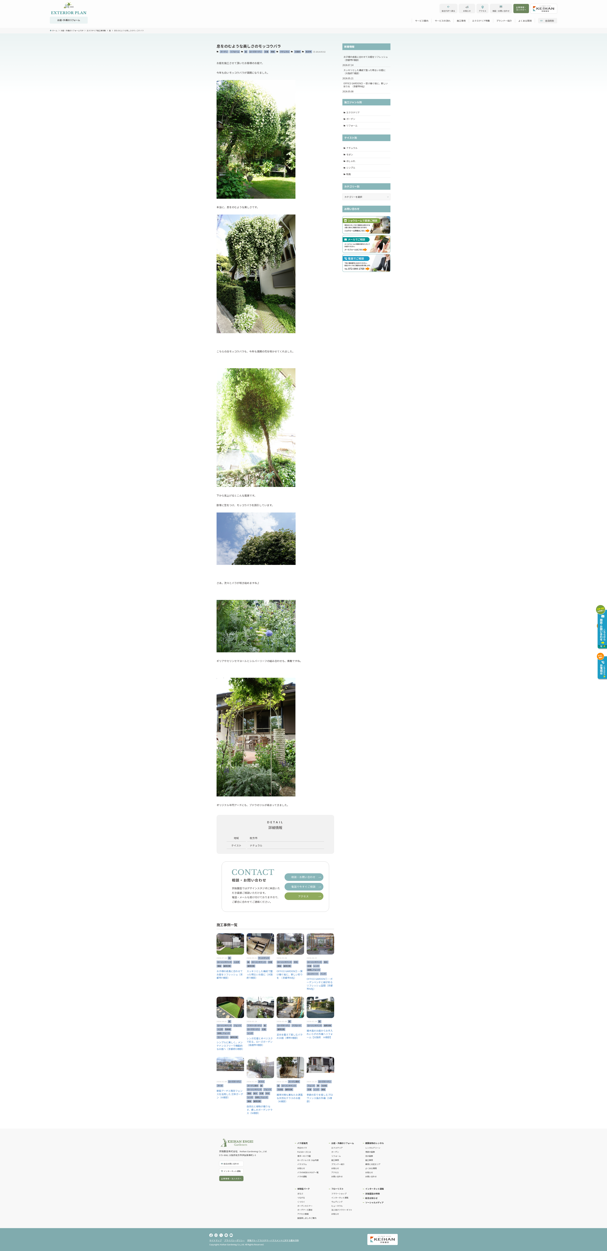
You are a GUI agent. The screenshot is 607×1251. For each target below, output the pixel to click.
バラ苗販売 (302, 1143)
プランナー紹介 (338, 1164)
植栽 (272, 51)
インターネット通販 (339, 1197)
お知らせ (301, 1168)
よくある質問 (371, 1168)
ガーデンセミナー (305, 1205)
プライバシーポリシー (234, 1240)
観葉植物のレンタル (374, 1143)
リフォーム (234, 51)
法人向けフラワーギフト (341, 1209)
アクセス (335, 1172)
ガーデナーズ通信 (304, 1209)
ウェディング (337, 1201)
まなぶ (300, 1193)
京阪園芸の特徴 (372, 1193)
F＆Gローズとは (304, 1151)
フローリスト (337, 1188)
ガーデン (224, 51)
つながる (301, 1197)
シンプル (350, 167)
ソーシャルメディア (374, 1202)
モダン (349, 154)
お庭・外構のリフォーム (342, 1143)
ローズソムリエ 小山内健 (308, 1160)
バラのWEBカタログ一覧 (308, 1172)
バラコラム (302, 1164)
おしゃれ (350, 161)
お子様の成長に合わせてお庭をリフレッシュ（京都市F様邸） (365, 58)
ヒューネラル (337, 1205)
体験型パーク (303, 1188)
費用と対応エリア (372, 1164)
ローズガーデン (256, 51)
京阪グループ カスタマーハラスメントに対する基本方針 (273, 1240)
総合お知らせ (371, 1198)
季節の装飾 (370, 1151)
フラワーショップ (338, 1193)
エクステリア (353, 112)
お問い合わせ (337, 1176)
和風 (348, 174)
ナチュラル (284, 51)
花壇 (266, 51)
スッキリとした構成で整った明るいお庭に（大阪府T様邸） (364, 72)
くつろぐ (301, 1201)
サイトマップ (215, 1240)
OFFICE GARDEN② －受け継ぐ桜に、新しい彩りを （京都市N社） (365, 85)
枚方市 (308, 51)
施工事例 (335, 1160)
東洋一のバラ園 (304, 1156)
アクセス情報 (303, 1213)
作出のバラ (302, 1147)
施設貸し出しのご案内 (306, 1218)
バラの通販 (302, 1176)
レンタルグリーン (372, 1147)
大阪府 (297, 51)
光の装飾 (369, 1156)
